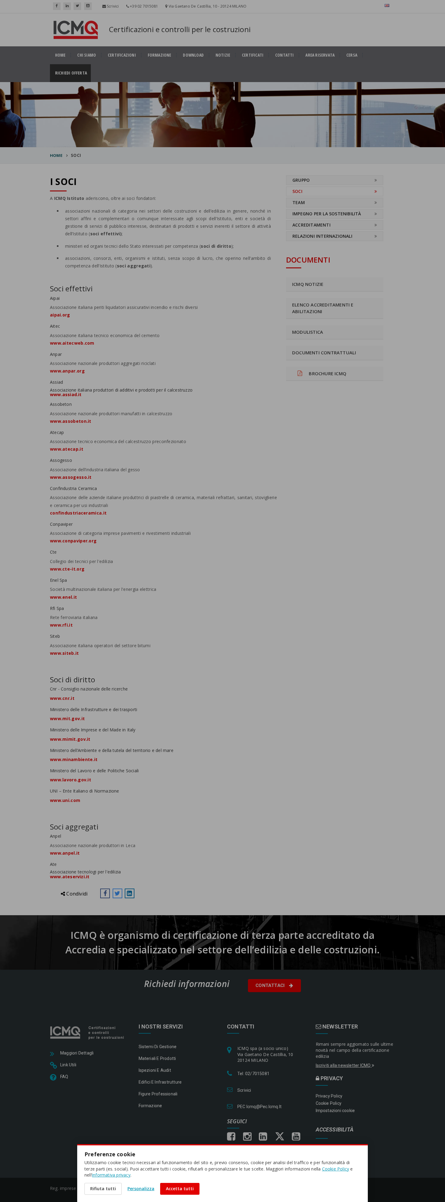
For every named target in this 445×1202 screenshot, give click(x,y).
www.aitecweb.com (72, 343)
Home (56, 155)
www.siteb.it (64, 653)
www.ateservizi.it (69, 876)
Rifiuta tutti (103, 1188)
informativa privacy (111, 1175)
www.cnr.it (62, 698)
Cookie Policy (329, 1103)
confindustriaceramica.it (78, 513)
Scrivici (112, 6)
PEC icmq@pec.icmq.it (259, 1106)
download (193, 55)
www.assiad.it (66, 394)
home (60, 55)
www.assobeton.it (70, 421)
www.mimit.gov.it (70, 739)
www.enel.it (63, 597)
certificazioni (122, 55)
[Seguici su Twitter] (77, 6)
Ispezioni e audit (155, 1070)
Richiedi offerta (73, 73)
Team (298, 202)
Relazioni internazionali (322, 236)
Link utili (68, 1064)
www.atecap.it (66, 449)
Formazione (159, 55)
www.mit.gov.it (67, 718)
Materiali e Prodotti (157, 1058)
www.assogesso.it (71, 477)
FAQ (64, 1076)
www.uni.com (65, 800)
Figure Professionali (158, 1093)
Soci (297, 191)
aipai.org (60, 315)
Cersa (351, 55)
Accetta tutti (180, 1188)
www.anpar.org (67, 371)
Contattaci (270, 985)
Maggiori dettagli (77, 1053)
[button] (105, 893)
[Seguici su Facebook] (57, 6)
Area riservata (320, 55)
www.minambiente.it (73, 759)
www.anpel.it (65, 853)
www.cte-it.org (67, 569)
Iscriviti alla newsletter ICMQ (344, 1065)
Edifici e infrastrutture (160, 1082)
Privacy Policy (329, 1096)
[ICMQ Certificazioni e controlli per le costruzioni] (87, 1032)
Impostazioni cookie (335, 1110)
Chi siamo (86, 55)
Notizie (223, 55)
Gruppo (301, 180)
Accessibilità (335, 1130)
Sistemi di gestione (158, 1046)
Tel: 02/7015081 (253, 1073)
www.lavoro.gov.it (70, 780)
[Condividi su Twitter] (117, 893)
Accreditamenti (311, 225)
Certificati (252, 55)
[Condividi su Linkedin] (129, 893)
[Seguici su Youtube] (88, 6)
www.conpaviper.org (73, 541)
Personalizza (140, 1188)
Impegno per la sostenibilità (326, 214)
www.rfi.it (61, 625)
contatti (284, 55)
